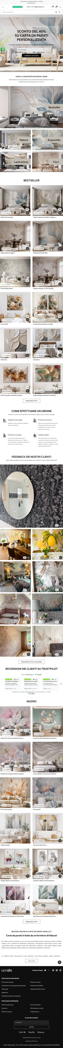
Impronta (4, 1008)
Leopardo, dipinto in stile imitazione (43, 880)
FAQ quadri (5, 989)
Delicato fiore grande (7, 217)
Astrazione (4, 359)
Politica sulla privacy (7, 1004)
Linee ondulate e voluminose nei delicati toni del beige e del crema (45, 774)
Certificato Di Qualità (36, 985)
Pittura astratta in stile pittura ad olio (11, 395)
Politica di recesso (35, 982)
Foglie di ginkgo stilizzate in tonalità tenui (45, 395)
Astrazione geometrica (40, 845)
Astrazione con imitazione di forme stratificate (45, 916)
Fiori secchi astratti (6, 809)
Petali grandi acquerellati (40, 253)
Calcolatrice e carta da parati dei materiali (14, 985)
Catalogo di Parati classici (37, 989)
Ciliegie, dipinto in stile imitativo (10, 880)
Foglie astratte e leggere (8, 253)
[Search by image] (56, 12)
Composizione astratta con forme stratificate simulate (13, 916)
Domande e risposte (7, 982)
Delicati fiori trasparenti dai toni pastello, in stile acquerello (13, 774)
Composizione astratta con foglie (43, 324)
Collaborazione (34, 1011)
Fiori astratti (4, 324)
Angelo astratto (5, 845)
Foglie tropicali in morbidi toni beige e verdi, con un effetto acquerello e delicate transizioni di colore (45, 217)
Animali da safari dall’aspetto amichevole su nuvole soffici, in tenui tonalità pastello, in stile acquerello (45, 738)
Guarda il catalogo (31, 55)
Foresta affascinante (7, 288)
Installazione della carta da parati (11, 996)
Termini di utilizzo (35, 1004)
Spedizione (5, 992)
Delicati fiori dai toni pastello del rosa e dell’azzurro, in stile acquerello (13, 738)
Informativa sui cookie (36, 1008)
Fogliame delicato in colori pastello (43, 288)
